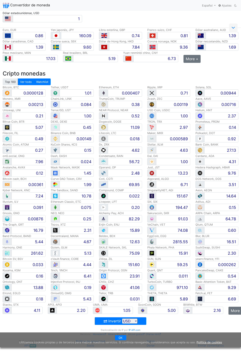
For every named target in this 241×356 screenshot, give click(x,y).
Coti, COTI (106, 179)
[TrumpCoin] (103, 104)
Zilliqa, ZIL (106, 259)
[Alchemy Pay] (103, 218)
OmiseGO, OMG (61, 293)
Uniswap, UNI (12, 110)
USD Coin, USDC (158, 110)
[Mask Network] (55, 173)
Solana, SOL (203, 87)
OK (120, 337)
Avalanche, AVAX (14, 167)
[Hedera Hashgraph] (200, 173)
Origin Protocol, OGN (113, 270)
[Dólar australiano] (201, 35)
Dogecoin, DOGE (110, 121)
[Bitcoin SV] (7, 264)
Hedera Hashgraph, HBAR (212, 167)
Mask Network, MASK (65, 167)
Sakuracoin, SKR (158, 213)
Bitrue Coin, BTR (13, 121)
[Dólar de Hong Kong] (104, 47)
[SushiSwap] (200, 253)
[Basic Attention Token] (200, 287)
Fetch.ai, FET (203, 293)
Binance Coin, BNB (63, 133)
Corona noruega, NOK (162, 41)
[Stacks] (7, 310)
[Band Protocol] (7, 241)
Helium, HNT (203, 110)
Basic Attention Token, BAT (213, 281)
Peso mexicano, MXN (17, 53)
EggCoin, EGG (156, 236)
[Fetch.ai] (200, 299)
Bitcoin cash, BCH (14, 179)
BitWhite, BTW (192, 304)
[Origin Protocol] (103, 276)
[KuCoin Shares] (55, 150)
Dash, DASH (59, 156)
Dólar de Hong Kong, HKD (116, 41)
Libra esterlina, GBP (112, 30)
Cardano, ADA (204, 156)
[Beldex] (103, 241)
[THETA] (152, 299)
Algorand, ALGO (158, 179)
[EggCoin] (152, 241)
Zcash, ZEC (154, 98)
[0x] (103, 150)
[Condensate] (103, 161)
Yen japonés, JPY (62, 30)
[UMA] (97, 310)
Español (207, 5)
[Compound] (103, 196)
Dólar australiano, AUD (210, 30)
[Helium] (200, 116)
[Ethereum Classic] (55, 207)
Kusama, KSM (11, 270)
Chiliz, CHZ (106, 281)
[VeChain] (152, 230)
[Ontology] (7, 287)
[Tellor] (103, 299)
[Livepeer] (103, 207)
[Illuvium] (7, 207)
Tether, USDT (59, 87)
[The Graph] (7, 230)
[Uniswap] (7, 116)
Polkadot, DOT (205, 133)
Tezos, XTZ (58, 224)
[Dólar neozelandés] (201, 47)
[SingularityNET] (152, 196)
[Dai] (152, 161)
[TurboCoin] (152, 287)
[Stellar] (152, 150)
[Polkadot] (200, 138)
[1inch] (55, 276)
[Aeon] (200, 196)
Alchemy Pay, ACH (111, 213)
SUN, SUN (154, 259)
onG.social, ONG (14, 156)
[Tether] (55, 93)
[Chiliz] (103, 287)
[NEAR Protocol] (103, 116)
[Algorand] (152, 184)
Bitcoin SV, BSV (13, 259)
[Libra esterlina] (104, 35)
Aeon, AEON (203, 190)
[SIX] (152, 207)
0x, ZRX (104, 144)
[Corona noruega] (152, 47)
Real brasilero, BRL (75, 53)
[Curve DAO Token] (55, 184)
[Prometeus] (200, 127)
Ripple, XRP (154, 87)
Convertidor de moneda (29, 5)
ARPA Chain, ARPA (207, 213)
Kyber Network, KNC (16, 190)
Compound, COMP (111, 190)
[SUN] (152, 264)
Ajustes (226, 5)
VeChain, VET (156, 224)
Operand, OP (107, 167)
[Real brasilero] (68, 58)
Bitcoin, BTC (11, 87)
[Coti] (103, 184)
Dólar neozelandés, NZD (211, 41)
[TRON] (152, 127)
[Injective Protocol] (55, 287)
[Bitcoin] (7, 93)
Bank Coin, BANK (206, 144)
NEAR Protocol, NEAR (113, 110)
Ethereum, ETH (109, 87)
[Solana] (200, 93)
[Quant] (152, 276)
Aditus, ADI (202, 201)
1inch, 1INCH (59, 270)
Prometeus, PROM (207, 121)
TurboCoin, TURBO (159, 281)
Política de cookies (209, 342)
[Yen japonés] (56, 35)
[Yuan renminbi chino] (128, 58)
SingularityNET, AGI (160, 190)
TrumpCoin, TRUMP (112, 98)
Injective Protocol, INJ (65, 281)
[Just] (152, 173)
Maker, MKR (155, 133)
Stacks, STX (11, 304)
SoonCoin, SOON (149, 304)
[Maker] (152, 138)
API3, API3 (55, 304)
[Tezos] (55, 230)
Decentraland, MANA (65, 236)
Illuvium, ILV (10, 201)
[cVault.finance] (55, 264)
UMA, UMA (100, 304)
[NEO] (55, 218)
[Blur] (200, 241)
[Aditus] (200, 207)
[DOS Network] (200, 184)
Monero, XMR (11, 98)
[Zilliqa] (103, 264)
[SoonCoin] (142, 310)
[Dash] (55, 161)
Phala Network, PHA (160, 247)
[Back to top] (233, 348)
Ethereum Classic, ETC (66, 201)
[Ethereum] (103, 93)
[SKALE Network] (103, 253)
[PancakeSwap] (200, 276)
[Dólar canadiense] (8, 47)
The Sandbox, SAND (64, 190)
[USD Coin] (152, 116)
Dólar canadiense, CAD (18, 41)
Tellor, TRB (106, 293)
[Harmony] (7, 253)
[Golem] (55, 253)
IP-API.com (134, 330)
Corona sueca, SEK (63, 41)
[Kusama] (7, 276)
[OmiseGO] (55, 299)
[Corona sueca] (56, 47)
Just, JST (153, 167)
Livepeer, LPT (108, 201)
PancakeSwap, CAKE (209, 270)
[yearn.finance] (200, 264)
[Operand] (103, 173)
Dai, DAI (152, 156)
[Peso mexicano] (8, 58)
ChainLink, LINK (61, 98)
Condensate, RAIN (111, 156)
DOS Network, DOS (208, 179)
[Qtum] (200, 230)
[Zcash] (152, 104)
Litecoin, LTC (107, 133)
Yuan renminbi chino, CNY (140, 53)
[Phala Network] (152, 253)
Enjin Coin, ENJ (109, 224)
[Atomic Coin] (7, 150)
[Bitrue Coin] (7, 127)
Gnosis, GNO (11, 213)
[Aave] (200, 104)
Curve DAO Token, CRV (66, 179)
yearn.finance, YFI (207, 259)
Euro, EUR (9, 30)
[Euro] (8, 35)
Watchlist (42, 82)
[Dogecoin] (103, 127)
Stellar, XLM (155, 144)
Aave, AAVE (203, 98)
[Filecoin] (7, 138)
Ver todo (26, 82)
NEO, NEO (57, 213)
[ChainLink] (55, 104)
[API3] (52, 310)
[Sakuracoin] (152, 218)
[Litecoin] (103, 138)
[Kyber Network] (7, 196)
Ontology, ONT (12, 281)
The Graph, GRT (13, 224)
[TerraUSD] (55, 116)
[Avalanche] (7, 173)
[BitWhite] (188, 310)
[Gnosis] (7, 218)
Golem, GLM (59, 247)
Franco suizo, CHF (159, 30)
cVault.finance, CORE (65, 259)
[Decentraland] (55, 241)
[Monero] (7, 104)
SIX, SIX (152, 201)
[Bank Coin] (200, 150)
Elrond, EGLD (11, 293)
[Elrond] (7, 299)
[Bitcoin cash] (7, 184)
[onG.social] (7, 161)
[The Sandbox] (55, 196)
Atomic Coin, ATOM (16, 144)
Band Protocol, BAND (17, 236)
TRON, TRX (154, 121)
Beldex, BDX (107, 236)
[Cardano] (200, 161)
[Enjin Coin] (103, 230)
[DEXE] (55, 127)
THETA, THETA (157, 293)
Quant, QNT (155, 270)
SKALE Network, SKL (113, 247)
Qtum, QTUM (204, 224)
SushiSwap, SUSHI (207, 247)
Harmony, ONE (12, 247)
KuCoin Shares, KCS (64, 144)
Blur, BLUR (202, 236)
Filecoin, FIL (10, 133)
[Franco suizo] (152, 35)
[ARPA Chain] (200, 218)
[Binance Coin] (55, 138)
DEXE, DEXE (59, 121)
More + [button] (192, 59)
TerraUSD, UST (61, 110)
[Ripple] (152, 93)
